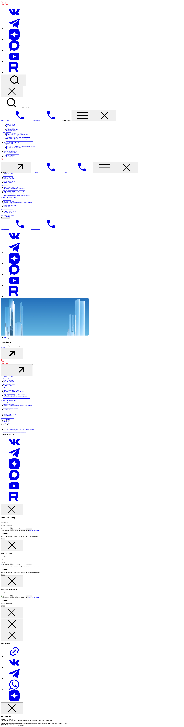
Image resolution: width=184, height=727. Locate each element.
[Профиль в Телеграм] (14, 28)
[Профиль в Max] (14, 50)
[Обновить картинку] (11, 529)
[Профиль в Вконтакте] (14, 17)
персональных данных (34, 530)
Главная (5, 337)
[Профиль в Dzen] (14, 39)
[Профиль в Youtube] (14, 61)
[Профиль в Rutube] (14, 72)
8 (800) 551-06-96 (5, 421)
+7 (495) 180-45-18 (5, 423)
